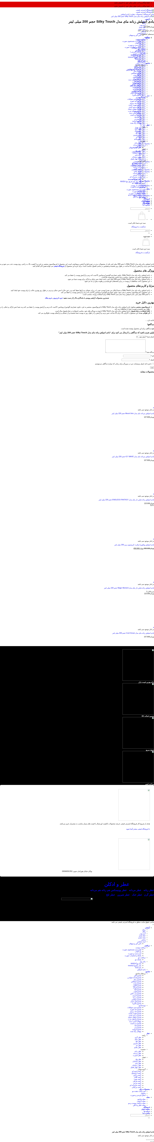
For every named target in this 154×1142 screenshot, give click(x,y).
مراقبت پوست (141, 947)
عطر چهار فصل (136, 159)
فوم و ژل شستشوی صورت (131, 41)
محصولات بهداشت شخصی (140, 169)
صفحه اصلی (145, 1109)
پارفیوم (143, 175)
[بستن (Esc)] (147, 1139)
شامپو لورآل (141, 76)
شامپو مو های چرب (139, 82)
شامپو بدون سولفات (134, 99)
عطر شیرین (141, 135)
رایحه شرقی (137, 173)
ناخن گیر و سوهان (135, 35)
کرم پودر (143, 25)
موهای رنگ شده (135, 123)
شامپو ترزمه (137, 997)
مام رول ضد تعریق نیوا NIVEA (130, 181)
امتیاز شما (150, 337)
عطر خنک (142, 130)
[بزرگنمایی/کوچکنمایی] (153, 1139)
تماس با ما (146, 205)
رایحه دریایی (137, 167)
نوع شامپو (142, 1005)
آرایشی (147, 19)
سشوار (143, 167)
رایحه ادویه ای (141, 100)
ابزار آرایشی (141, 145)
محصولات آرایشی (144, 143)
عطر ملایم (142, 141)
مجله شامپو (142, 1099)
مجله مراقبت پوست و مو (137, 1103)
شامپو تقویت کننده (135, 105)
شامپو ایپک (142, 42)
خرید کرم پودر (58, 298)
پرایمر (144, 149)
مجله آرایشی (141, 1101)
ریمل (144, 155)
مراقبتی (147, 946)
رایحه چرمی (137, 175)
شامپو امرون (141, 40)
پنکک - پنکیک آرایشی (139, 151)
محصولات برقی (144, 181)
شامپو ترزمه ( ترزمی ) (138, 52)
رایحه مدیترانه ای (135, 177)
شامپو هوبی (142, 94)
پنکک (144, 932)
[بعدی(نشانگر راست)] (151, 1141)
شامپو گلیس (141, 74)
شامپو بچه (137, 117)
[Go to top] (153, 924)
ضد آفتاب (138, 43)
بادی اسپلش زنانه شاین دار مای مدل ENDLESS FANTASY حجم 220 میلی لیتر (126, 500)
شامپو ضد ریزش (135, 103)
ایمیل (151, 360)
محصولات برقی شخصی (141, 161)
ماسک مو (142, 197)
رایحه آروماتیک (141, 98)
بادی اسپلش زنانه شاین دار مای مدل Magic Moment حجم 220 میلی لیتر (129, 588)
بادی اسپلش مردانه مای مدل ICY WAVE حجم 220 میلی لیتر (133, 456)
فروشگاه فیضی (59, 266)
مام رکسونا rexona (134, 179)
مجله (148, 189)
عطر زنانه (142, 133)
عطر (148, 125)
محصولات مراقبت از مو (141, 195)
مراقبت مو (142, 957)
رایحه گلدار (142, 110)
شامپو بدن (137, 119)
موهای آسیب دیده (135, 113)
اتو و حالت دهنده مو (139, 163)
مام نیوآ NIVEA (136, 963)
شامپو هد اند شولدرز (139, 92)
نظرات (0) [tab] (146, 203)
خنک (137, 894)
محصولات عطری (136, 14)
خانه (152, 14)
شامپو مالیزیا (136, 95)
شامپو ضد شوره (135, 101)
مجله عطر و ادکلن (139, 1105)
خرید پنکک (48, 298)
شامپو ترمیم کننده (135, 107)
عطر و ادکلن (145, 96)
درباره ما (147, 1111)
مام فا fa (138, 183)
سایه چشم (142, 29)
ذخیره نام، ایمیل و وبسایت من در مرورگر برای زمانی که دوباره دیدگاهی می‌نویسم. (123, 364)
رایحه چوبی (137, 171)
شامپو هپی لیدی (135, 93)
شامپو (148, 63)
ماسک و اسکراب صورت (137, 193)
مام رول (143, 177)
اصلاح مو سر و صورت (138, 187)
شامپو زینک (137, 71)
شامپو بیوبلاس (141, 50)
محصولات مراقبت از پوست (140, 185)
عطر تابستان (137, 153)
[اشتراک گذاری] (149, 1139)
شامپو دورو (142, 60)
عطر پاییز (138, 155)
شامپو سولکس (136, 73)
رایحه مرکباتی (141, 114)
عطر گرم (138, 129)
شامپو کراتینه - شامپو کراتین (136, 70)
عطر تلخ (138, 133)
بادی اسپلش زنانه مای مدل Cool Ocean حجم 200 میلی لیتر (133, 633)
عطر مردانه (141, 139)
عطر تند (138, 137)
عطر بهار (142, 118)
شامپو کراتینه (136, 1029)
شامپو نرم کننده (135, 115)
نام (152, 356)
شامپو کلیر (142, 72)
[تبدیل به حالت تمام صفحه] (151, 1139)
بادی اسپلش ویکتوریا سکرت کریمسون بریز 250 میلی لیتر (134, 545)
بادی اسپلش (125, 14)
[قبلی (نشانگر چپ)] (153, 1141)
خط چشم (142, 27)
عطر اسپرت (141, 116)
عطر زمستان (136, 157)
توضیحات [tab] (146, 201)
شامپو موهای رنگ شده (138, 86)
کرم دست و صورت (134, 45)
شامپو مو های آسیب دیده (137, 80)
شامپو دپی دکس (140, 58)
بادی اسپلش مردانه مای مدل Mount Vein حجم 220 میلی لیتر (133, 413)
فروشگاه (147, 199)
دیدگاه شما (150, 352)
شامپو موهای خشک (134, 109)
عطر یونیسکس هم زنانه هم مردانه (108, 890)
